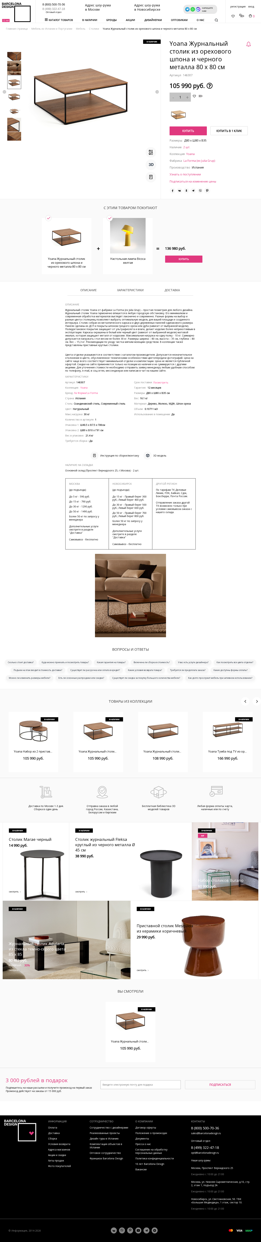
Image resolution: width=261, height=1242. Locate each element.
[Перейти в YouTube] (138, 1230)
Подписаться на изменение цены (193, 181)
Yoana (190, 154)
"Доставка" (76, 532)
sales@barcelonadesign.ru (206, 1133)
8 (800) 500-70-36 (53, 4)
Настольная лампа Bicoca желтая (127, 261)
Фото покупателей (59, 1166)
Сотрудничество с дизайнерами (109, 1127)
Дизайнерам (153, 20)
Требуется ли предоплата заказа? (187, 670)
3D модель (159, 455)
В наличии (89, 20)
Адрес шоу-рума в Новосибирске (147, 7)
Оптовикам (179, 20)
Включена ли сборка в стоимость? (152, 662)
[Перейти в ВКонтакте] (113, 1230)
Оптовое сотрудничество (105, 1153)
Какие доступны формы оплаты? (231, 670)
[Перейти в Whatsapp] (122, 1230)
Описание (88, 290)
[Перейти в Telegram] (146, 1230)
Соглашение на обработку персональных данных (151, 1151)
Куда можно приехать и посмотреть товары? (65, 662)
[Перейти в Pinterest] (130, 1230)
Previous (4, 92)
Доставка (172, 290)
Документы (142, 1138)
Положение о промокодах (151, 1133)
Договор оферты (145, 1127)
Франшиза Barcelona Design (106, 1158)
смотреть (14, 891)
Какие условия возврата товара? (145, 670)
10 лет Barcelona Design (149, 1164)
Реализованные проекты (105, 1133)
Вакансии (141, 1169)
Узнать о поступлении (185, 174)
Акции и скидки (57, 1155)
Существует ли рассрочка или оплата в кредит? (95, 670)
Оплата (52, 1127)
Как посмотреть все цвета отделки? (235, 662)
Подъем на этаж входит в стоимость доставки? (38, 670)
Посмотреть (160, 382)
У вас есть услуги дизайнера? (193, 662)
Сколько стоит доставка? (21, 662)
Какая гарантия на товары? (111, 662)
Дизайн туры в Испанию (104, 1138)
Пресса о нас (143, 1144)
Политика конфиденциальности (154, 1158)
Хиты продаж (56, 1160)
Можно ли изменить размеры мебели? (29, 677)
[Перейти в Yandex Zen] (155, 1230)
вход (251, 6)
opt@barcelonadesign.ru (205, 1152)
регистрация (238, 6)
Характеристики (130, 290)
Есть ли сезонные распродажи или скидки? (81, 677)
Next (157, 92)
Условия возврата (59, 1144)
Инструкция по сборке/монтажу (119, 455)
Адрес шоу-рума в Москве (98, 7)
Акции (130, 20)
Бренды (111, 20)
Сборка (52, 1138)
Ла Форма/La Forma (86, 393)
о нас (200, 20)
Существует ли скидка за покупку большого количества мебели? (146, 677)
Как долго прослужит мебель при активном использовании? (220, 677)
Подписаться (220, 1085)
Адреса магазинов (59, 1149)
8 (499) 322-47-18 (53, 8)
